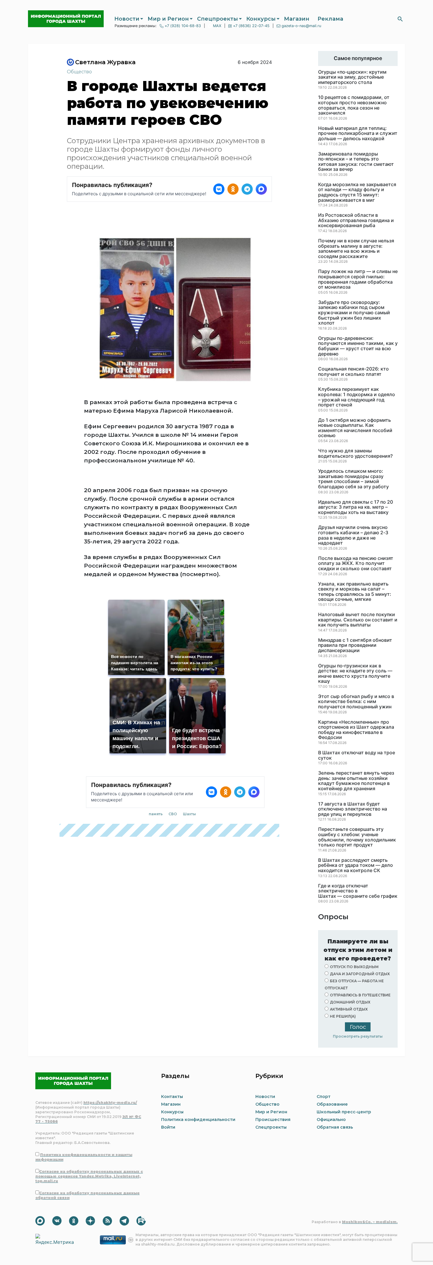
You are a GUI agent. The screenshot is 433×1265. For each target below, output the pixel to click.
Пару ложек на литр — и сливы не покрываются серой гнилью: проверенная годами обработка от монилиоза (358, 279)
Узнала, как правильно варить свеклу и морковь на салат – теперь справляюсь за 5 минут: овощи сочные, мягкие (354, 591)
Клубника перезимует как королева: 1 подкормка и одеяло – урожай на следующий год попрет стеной (356, 397)
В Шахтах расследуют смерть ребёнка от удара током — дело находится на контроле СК (355, 865)
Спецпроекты (217, 19)
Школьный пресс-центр (344, 1111)
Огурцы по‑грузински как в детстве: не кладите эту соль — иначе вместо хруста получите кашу (355, 673)
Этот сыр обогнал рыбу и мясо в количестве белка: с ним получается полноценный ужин (356, 702)
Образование (332, 1104)
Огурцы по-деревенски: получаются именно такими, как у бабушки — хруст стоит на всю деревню (358, 346)
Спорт (323, 1096)
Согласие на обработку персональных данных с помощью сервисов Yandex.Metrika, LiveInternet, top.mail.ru (89, 1176)
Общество (79, 72)
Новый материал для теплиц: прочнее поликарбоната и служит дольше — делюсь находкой (357, 133)
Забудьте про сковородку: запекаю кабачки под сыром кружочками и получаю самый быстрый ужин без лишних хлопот (354, 313)
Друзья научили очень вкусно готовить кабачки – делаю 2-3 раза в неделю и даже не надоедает (353, 535)
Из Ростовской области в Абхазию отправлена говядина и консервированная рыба (356, 220)
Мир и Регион (168, 19)
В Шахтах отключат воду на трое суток (356, 755)
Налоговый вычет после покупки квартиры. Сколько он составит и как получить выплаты (357, 620)
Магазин (296, 19)
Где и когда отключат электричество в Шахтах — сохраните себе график (357, 891)
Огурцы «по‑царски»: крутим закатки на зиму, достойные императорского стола (352, 77)
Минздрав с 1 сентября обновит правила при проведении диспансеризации (355, 645)
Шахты (189, 814)
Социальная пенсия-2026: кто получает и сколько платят (353, 371)
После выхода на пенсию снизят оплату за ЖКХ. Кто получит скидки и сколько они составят (355, 563)
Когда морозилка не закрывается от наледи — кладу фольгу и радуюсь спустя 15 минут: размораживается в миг (357, 192)
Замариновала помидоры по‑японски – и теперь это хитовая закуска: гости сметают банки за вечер (356, 161)
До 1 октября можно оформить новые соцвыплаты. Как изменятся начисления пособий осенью (355, 428)
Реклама (330, 19)
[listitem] (218, 189)
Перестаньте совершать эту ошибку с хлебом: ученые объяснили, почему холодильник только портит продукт (357, 837)
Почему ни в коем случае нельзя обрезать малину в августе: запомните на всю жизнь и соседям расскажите (356, 248)
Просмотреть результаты (358, 1036)
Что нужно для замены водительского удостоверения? (355, 453)
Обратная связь (335, 1127)
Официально (331, 1119)
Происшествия (272, 1119)
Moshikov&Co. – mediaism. (370, 1222)
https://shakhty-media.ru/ (110, 1102)
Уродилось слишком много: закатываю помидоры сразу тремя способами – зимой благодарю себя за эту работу (353, 479)
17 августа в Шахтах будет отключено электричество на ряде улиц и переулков (352, 809)
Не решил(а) (343, 1016)
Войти (168, 1127)
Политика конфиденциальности (198, 1119)
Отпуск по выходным (354, 967)
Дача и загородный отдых (360, 974)
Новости (126, 19)
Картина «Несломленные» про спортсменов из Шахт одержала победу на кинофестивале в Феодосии (356, 730)
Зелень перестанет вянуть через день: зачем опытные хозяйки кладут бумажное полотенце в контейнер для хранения (356, 780)
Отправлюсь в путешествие (360, 995)
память (156, 814)
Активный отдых (349, 1009)
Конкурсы (261, 19)
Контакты (172, 1096)
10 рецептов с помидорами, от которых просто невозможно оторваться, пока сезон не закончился (353, 105)
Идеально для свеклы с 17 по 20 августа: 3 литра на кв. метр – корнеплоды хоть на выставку (355, 507)
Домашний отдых (350, 1002)
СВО (172, 814)
